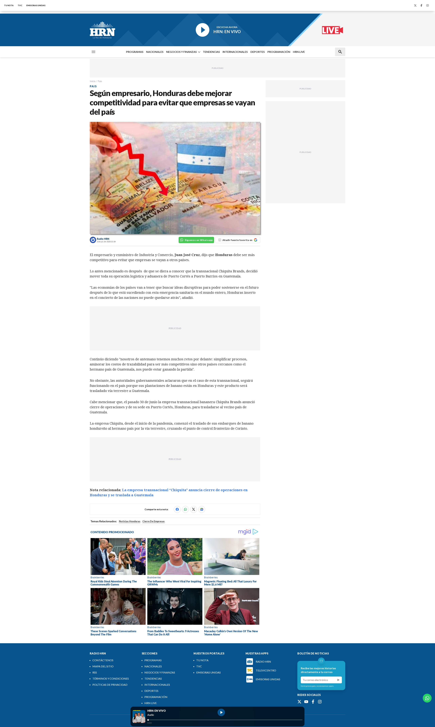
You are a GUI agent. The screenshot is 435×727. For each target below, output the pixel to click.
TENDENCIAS (211, 51)
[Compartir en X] (193, 509)
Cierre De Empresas (153, 521)
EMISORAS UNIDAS (35, 5)
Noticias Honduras (129, 521)
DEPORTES (257, 51)
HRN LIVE (299, 51)
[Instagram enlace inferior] (320, 702)
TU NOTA (9, 5)
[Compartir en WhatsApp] (185, 509)
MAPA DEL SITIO (103, 666)
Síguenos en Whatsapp (199, 240)
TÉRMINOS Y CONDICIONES (110, 678)
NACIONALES (154, 51)
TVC (20, 5)
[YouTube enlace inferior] (306, 702)
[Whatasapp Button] (427, 698)
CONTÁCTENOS (102, 660)
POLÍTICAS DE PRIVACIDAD (109, 684)
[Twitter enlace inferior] (299, 702)
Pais (100, 81)
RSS (94, 672)
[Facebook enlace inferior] (313, 702)
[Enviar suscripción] (338, 680)
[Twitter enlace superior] (415, 5)
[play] (221, 712)
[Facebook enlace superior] (421, 5)
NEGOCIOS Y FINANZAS (181, 51)
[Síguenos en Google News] (201, 509)
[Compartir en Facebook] (177, 509)
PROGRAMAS (134, 51)
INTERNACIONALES (235, 51)
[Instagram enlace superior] (427, 5)
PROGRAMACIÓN (278, 51)
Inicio (92, 81)
